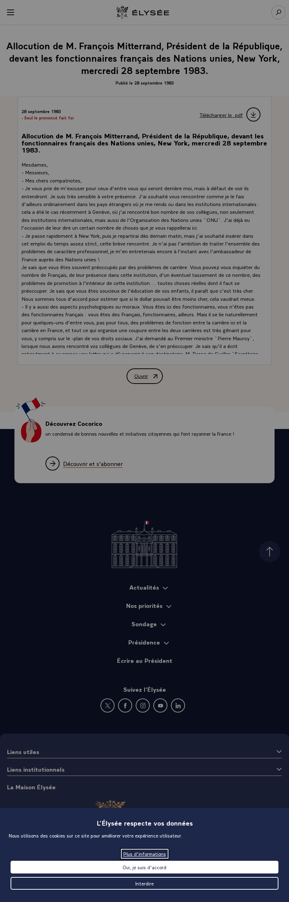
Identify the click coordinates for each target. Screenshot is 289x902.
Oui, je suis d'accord (144, 867)
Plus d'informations (144, 854)
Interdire (144, 883)
